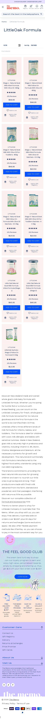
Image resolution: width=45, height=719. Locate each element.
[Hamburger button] (3, 7)
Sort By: (30, 45)
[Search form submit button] (41, 14)
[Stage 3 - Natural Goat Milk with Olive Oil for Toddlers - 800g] (12, 134)
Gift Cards (7, 650)
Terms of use (23, 704)
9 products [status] (6, 51)
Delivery (6, 640)
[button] (11, 115)
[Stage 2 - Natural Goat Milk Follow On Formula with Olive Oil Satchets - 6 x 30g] (12, 201)
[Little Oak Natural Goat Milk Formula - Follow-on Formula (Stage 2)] (33, 267)
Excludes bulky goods (6, 614)
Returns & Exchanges (12, 643)
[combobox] (22, 14)
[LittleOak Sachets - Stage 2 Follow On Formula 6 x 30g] (12, 334)
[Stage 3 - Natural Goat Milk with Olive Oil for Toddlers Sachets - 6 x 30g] (33, 201)
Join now (22, 577)
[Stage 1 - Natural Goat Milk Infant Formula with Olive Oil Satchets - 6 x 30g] (33, 134)
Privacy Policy (8, 704)
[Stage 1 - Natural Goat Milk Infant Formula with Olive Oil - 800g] (12, 67)
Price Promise (9, 647)
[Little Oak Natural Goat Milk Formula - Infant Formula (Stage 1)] (12, 267)
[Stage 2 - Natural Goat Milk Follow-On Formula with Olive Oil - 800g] (33, 67)
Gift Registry (8, 637)
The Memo (14, 700)
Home (4, 22)
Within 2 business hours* (38, 610)
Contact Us (7, 633)
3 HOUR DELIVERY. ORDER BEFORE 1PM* (24, 1)
